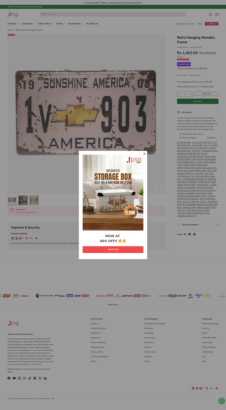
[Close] (144, 154)
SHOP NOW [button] (113, 249)
